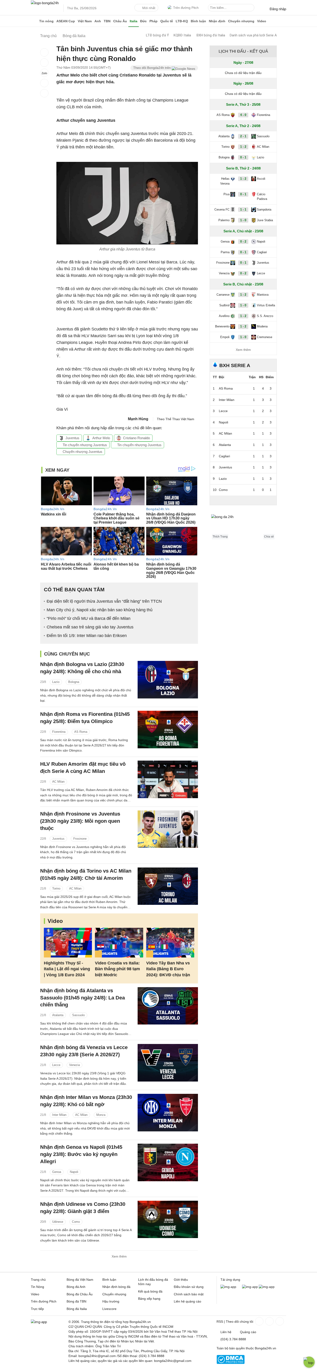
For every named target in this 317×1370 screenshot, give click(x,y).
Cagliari (262, 252)
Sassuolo (78, 1015)
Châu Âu (120, 21)
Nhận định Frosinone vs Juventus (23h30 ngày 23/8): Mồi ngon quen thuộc (80, 821)
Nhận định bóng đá (116, 1287)
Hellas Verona (225, 181)
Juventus (72, 438)
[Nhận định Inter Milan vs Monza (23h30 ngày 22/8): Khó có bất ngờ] (168, 1112)
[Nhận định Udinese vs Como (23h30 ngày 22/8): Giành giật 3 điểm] (168, 1219)
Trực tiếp (37, 1309)
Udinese (57, 1221)
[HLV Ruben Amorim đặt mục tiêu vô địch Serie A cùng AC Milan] (168, 779)
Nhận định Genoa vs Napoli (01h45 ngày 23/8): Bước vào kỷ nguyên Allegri (81, 1154)
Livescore (109, 1309)
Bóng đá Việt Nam (80, 1279)
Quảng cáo (248, 1332)
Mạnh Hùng (138, 419)
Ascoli (261, 178)
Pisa (226, 194)
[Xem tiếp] (243, 500)
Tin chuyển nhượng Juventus (84, 445)
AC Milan (58, 781)
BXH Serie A (234, 365)
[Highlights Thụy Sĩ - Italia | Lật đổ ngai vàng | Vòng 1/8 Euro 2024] (68, 943)
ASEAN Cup (65, 21)
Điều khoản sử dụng (189, 1287)
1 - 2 (243, 146)
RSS (220, 1321)
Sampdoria (264, 209)
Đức (143, 21)
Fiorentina (58, 731)
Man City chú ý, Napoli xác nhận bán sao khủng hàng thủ (99, 610)
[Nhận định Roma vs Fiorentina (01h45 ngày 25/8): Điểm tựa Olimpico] (168, 729)
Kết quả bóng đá (150, 1291)
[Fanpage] (258, 1321)
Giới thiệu (181, 1279)
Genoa (56, 1172)
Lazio (55, 682)
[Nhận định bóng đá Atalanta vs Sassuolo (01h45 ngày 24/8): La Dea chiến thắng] (168, 1005)
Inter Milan (59, 1115)
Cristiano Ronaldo (136, 438)
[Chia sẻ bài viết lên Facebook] (44, 52)
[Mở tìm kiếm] (251, 8)
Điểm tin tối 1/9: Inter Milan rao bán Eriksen (87, 635)
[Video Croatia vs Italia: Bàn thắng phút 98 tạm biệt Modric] (119, 943)
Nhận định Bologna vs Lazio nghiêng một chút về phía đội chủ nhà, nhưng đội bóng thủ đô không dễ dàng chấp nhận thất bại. (85, 695)
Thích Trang (220, 536)
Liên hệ (225, 1332)
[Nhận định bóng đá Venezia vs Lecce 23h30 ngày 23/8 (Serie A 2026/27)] (168, 1062)
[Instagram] (269, 1321)
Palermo (224, 220)
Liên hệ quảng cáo (187, 1301)
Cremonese (264, 337)
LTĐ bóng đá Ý (157, 35)
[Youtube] (279, 1321)
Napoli (74, 1172)
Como (76, 1221)
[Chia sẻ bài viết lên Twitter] (44, 62)
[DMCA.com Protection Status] (231, 1363)
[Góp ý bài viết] (44, 83)
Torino (56, 888)
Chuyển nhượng (241, 21)
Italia (133, 21)
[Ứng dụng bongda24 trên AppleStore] (267, 1287)
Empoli (225, 337)
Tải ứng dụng (230, 1279)
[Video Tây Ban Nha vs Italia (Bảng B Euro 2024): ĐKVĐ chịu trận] (170, 943)
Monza (100, 1115)
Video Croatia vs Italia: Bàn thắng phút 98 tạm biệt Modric (117, 969)
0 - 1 (243, 157)
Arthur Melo (101, 438)
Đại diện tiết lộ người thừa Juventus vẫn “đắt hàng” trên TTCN (104, 601)
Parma (225, 252)
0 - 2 (243, 241)
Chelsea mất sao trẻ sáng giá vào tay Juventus (90, 627)
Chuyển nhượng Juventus (82, 452)
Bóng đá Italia (77, 1309)
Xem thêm (119, 1256)
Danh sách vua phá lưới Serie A (253, 35)
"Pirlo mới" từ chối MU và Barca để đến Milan (88, 618)
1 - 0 (243, 220)
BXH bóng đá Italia (211, 35)
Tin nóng (46, 21)
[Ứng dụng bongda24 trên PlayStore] (250, 1287)
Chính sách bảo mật (189, 1294)
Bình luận (198, 21)
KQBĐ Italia (182, 35)
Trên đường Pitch (186, 8)
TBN (107, 21)
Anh (97, 21)
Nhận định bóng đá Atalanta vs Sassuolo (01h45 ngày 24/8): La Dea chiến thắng (82, 998)
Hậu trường (110, 1301)
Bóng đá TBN (76, 1301)
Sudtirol (224, 305)
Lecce (56, 1065)
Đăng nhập (278, 9)
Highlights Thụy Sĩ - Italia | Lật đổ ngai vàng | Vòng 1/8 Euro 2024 (67, 969)
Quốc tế (166, 21)
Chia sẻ (269, 536)
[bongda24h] (34, 21)
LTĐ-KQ (182, 21)
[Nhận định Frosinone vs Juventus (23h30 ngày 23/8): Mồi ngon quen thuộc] (168, 829)
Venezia (74, 1065)
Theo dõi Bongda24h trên (152, 68)
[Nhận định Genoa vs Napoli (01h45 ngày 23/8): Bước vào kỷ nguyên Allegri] (168, 1162)
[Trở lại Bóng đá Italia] (44, 93)
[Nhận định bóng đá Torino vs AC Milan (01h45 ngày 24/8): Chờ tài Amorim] (168, 886)
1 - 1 (243, 209)
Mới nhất (148, 8)
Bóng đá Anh (76, 1287)
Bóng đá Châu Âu (80, 1294)
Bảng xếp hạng (149, 1298)
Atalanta (57, 1015)
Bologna (73, 682)
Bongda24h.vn (265, 1348)
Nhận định (217, 21)
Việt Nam (85, 21)
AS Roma (80, 731)
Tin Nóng (37, 1287)
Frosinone (80, 838)
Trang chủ (38, 1279)
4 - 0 (243, 115)
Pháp (153, 21)
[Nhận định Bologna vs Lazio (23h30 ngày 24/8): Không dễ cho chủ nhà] (168, 679)
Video (261, 21)
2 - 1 (243, 136)
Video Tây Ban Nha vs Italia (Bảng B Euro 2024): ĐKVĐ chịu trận (168, 969)
